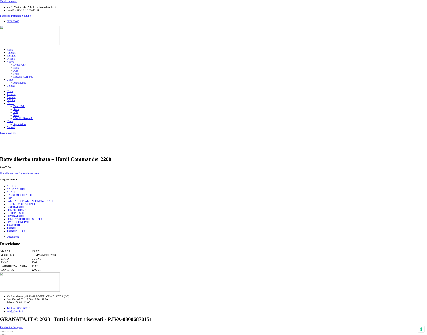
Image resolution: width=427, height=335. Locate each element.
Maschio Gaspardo (23, 76)
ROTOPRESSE (15, 213)
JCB (15, 70)
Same (16, 67)
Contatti (11, 85)
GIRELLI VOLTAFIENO (21, 204)
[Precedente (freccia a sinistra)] (1, 334)
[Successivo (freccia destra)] (4, 334)
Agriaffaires (19, 82)
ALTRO (11, 186)
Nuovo (10, 61)
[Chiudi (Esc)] (11, 331)
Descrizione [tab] (13, 236)
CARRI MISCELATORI (20, 195)
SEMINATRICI (15, 216)
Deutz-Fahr (19, 64)
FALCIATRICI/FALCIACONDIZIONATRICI (32, 201)
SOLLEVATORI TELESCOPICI (25, 219)
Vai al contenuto (8, 1)
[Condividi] (8, 331)
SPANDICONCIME (18, 222)
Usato (10, 79)
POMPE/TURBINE (17, 210)
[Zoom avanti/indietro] (1, 331)
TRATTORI (13, 225)
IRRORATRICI (15, 207)
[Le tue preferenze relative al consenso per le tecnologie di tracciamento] (421, 329)
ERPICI (11, 198)
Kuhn (16, 73)
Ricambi (11, 55)
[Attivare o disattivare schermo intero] (4, 331)
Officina (11, 58)
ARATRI (12, 192)
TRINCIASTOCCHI (18, 231)
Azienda (11, 52)
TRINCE (12, 228)
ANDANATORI (16, 189)
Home (10, 49)
